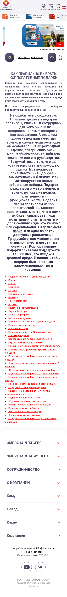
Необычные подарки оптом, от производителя (34, 345)
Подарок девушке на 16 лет (23, 408)
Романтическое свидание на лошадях (29, 404)
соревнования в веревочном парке (37, 229)
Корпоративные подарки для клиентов (30, 338)
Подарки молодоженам (21, 325)
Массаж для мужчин (19, 318)
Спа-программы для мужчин (24, 415)
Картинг (12, 290)
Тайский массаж (17, 300)
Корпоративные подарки (31, 248)
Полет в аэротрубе (18, 314)
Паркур (12, 283)
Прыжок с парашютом (20, 294)
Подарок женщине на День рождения (29, 332)
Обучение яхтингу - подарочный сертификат (32, 370)
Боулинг (12, 304)
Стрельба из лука (17, 311)
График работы (33, 551)
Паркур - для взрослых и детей (25, 342)
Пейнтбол (13, 287)
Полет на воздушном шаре (23, 307)
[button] (63, 16)
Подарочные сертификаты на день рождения (33, 373)
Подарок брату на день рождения (27, 387)
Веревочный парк (18, 328)
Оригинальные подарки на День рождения (32, 321)
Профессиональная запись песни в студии (32, 383)
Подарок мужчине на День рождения (29, 276)
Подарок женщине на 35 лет (24, 397)
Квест (11, 280)
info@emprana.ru (45, 548)
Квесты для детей (18, 335)
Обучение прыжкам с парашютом (27, 401)
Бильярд (13, 297)
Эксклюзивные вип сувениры (25, 411)
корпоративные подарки (22, 90)
